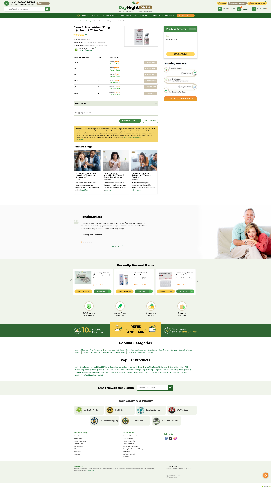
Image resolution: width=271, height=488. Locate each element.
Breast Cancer (164, 350)
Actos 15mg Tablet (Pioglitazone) (156, 367)
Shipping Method (83, 113)
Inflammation (107, 352)
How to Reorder (78, 446)
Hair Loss (86, 352)
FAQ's (161, 15)
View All (192, 29)
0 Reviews (88, 35)
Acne (76, 350)
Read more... (80, 139)
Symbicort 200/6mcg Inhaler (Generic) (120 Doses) (92, 372)
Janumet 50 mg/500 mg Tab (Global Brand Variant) (169, 372)
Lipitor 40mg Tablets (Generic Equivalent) (184, 274)
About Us (85, 15)
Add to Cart (151, 62)
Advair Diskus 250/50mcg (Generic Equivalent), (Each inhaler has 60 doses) (116, 367)
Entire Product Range (80, 441)
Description (80, 103)
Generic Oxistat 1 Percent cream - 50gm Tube (141, 275)
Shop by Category (184, 15)
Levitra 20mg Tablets (82, 367)
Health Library (170, 15)
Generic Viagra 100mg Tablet (179, 367)
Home (75, 21)
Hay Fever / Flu (96, 352)
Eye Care (77, 352)
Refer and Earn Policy (129, 454)
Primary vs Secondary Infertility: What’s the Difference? (85, 175)
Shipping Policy (128, 439)
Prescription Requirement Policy (133, 449)
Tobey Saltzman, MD (85, 50)
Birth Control (152, 350)
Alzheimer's (84, 350)
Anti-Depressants (96, 350)
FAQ (75, 449)
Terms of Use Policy (129, 441)
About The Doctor (140, 15)
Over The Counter (112, 15)
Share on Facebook (130, 120)
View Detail (82, 291)
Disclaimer (126, 452)
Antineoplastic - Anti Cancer (114, 350)
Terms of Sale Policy (129, 444)
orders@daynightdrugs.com (132, 137)
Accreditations (78, 444)
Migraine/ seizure (120, 352)
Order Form (179, 98)
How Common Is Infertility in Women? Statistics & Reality (114, 175)
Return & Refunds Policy (130, 446)
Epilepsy (174, 350)
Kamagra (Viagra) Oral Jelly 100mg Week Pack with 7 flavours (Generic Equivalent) (163, 370)
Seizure (150, 352)
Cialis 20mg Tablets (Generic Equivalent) (119, 370)
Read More (84, 190)
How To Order (126, 15)
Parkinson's (142, 352)
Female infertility (85, 21)
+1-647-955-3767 (24, 2)
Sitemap (126, 457)
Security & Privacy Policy (130, 436)
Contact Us (153, 15)
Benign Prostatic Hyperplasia (136, 350)
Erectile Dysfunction (186, 350)
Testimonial (77, 452)
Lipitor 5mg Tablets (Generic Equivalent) (101, 274)
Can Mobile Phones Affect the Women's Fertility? (141, 175)
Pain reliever (132, 352)
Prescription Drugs (97, 15)
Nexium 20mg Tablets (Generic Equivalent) (89, 370)
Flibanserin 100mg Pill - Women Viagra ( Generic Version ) (130, 372)
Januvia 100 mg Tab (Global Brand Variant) (89, 375)
